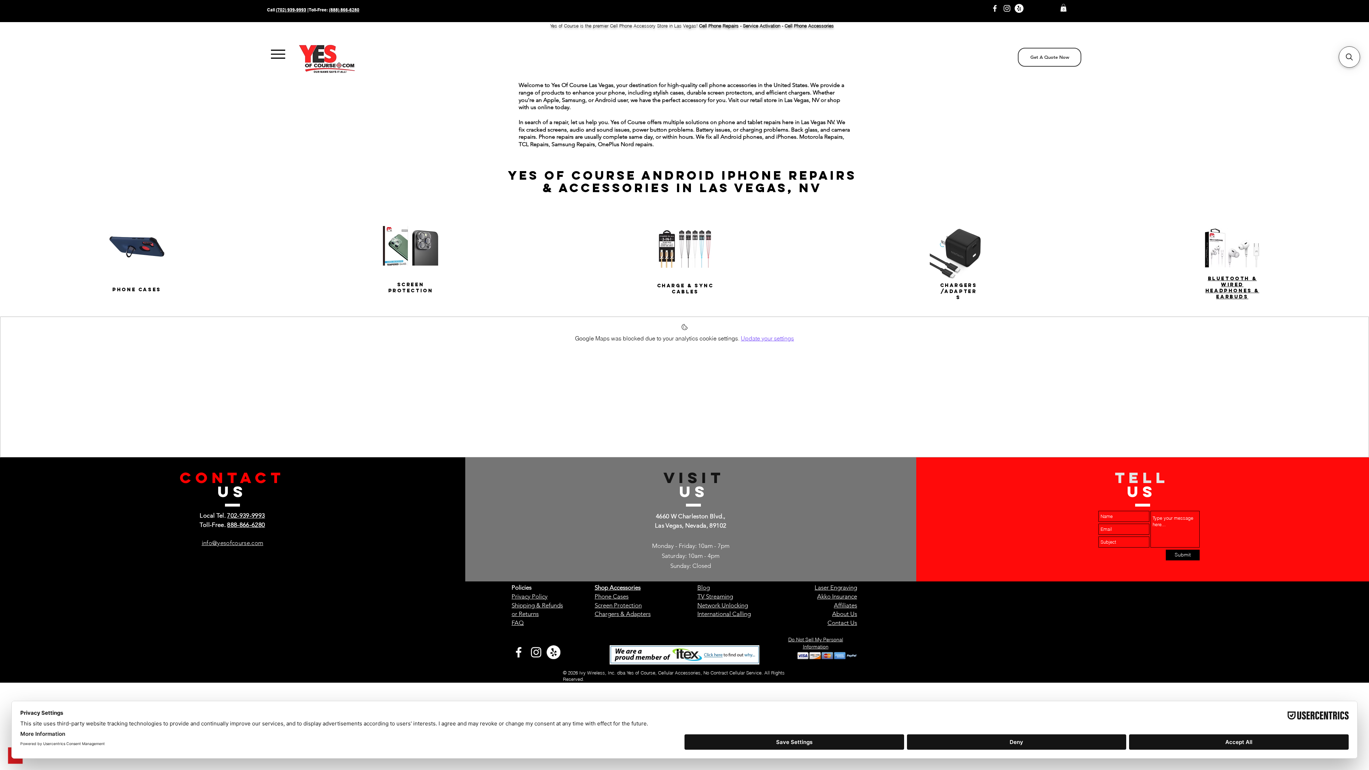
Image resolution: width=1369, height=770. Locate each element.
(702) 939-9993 (291, 9)
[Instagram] (1007, 8)
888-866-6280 (246, 524)
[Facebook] (994, 8)
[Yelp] (1019, 8)
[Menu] (278, 54)
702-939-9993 (246, 515)
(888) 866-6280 (344, 9)
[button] (1063, 8)
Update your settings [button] (767, 338)
